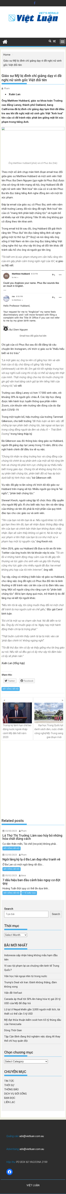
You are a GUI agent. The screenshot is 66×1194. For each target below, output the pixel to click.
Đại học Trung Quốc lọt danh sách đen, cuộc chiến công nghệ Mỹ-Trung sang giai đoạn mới (48, 731)
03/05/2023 (11, 831)
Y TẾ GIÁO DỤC (29, 893)
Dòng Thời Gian (13, 1030)
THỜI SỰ (9, 1085)
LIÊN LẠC (9, 1102)
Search (8, 908)
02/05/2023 (11, 855)
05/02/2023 (11, 875)
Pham (7, 88)
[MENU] (62, 41)
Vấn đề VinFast (13, 992)
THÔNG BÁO (11, 1089)
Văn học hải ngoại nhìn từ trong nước (25, 976)
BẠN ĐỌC (9, 1098)
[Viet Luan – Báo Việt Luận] (5, 41)
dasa (23, 875)
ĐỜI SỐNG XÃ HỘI (11, 689)
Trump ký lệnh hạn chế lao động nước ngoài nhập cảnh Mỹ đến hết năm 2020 (17, 731)
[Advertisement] (33, 779)
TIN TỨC (9, 1081)
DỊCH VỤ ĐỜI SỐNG (15, 1093)
